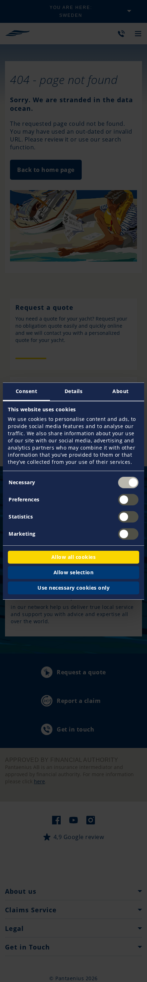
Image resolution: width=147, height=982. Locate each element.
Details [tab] (74, 391)
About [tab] (120, 391)
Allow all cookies (73, 557)
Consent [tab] (26, 391)
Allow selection (74, 572)
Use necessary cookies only (73, 587)
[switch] (128, 499)
